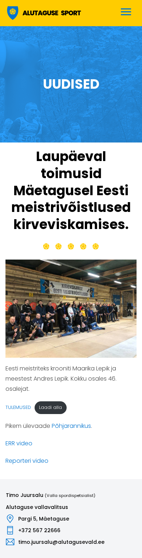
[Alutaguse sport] (43, 13)
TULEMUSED (18, 407)
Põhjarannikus (71, 426)
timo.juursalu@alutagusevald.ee (61, 542)
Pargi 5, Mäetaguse (43, 518)
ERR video (18, 443)
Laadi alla (50, 407)
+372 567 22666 (39, 530)
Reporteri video (26, 461)
